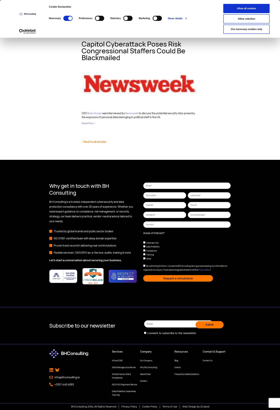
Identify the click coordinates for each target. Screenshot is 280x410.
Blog (176, 360)
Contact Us (207, 360)
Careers (143, 381)
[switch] (99, 18)
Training (150, 254)
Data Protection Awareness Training (124, 393)
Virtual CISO (117, 360)
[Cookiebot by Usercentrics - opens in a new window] (27, 31)
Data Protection (153, 246)
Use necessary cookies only (246, 29)
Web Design (189, 406)
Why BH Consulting (148, 367)
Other (148, 258)
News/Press (145, 374)
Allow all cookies (246, 8)
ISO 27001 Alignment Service (124, 384)
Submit (209, 324)
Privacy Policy (204, 269)
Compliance (151, 250)
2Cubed (204, 406)
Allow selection (246, 18)
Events (178, 367)
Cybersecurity (152, 242)
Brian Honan (95, 113)
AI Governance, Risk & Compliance (121, 376)
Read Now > (89, 123)
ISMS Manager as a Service (124, 367)
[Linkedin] (51, 370)
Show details (175, 18)
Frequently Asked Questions (187, 374)
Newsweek (131, 113)
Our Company (146, 360)
